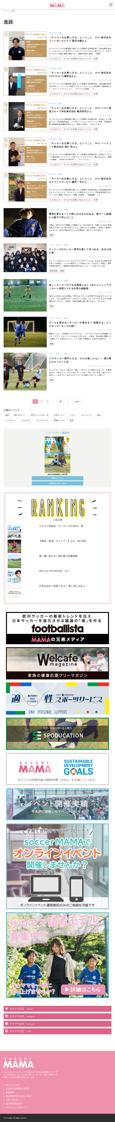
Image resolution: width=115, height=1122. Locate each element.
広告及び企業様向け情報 (17, 1089)
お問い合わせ (12, 1100)
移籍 (51, 235)
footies (53, 33)
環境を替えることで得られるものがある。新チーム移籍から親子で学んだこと (80, 216)
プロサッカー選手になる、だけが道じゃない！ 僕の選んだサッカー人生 (80, 360)
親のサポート (19, 415)
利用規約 (10, 1092)
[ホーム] (57, 3)
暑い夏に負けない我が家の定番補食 (58, 556)
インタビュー (55, 59)
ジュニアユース (42, 420)
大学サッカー (59, 415)
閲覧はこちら (57, 478)
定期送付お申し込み (57, 483)
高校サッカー (59, 420)
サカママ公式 (21, 1008)
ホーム (6, 11)
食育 (72, 420)
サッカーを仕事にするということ (77, 59)
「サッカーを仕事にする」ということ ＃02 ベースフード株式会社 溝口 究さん (80, 145)
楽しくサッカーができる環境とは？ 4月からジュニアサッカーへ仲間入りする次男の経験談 (80, 287)
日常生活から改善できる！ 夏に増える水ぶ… (63, 586)
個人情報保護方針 (14, 1104)
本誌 (98, 415)
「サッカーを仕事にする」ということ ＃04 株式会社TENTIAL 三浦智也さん (80, 74)
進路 (60, 33)
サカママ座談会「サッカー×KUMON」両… (62, 526)
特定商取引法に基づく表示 (18, 1096)
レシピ (72, 415)
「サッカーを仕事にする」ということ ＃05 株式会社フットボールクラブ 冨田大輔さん (80, 39)
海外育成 (53, 271)
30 (61, 401)
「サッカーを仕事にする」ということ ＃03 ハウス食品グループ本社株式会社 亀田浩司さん (80, 110)
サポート (59, 209)
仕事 (95, 59)
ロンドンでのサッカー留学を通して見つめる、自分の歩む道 (80, 251)
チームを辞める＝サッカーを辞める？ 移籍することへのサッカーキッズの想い (80, 324)
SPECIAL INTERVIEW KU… (55, 571)
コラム (51, 209)
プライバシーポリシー (16, 1107)
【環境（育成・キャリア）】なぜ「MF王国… (63, 541)
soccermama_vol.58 (57, 474)
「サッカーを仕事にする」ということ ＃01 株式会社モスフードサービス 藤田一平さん (80, 180)
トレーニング (86, 415)
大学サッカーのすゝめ (39, 415)
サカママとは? (12, 1085)
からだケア (25, 420)
